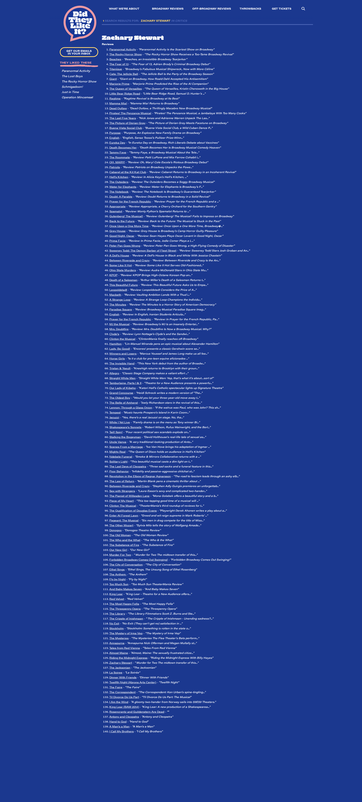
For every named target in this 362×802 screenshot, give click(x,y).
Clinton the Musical (122, 339)
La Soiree (115, 672)
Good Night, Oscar (121, 236)
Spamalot (115, 211)
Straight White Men (122, 378)
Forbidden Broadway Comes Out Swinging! (138, 559)
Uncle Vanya (117, 442)
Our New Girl (118, 550)
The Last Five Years (122, 118)
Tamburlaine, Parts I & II (125, 383)
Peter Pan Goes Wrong (124, 245)
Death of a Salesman (123, 280)
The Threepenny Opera (125, 608)
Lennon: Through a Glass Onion (130, 407)
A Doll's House (119, 255)
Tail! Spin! (116, 432)
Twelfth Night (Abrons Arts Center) (132, 682)
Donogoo (115, 530)
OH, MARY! (117, 162)
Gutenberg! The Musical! (126, 216)
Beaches (115, 59)
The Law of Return (121, 481)
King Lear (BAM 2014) (124, 707)
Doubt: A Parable (120, 196)
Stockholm (116, 628)
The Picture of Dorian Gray (127, 123)
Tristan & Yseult (119, 368)
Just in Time (70, 92)
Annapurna (116, 643)
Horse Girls (117, 358)
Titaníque (115, 69)
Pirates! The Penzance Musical (130, 113)
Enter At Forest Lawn (123, 515)
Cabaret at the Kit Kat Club (127, 172)
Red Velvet (116, 599)
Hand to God (118, 721)
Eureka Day (117, 142)
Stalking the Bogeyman (125, 437)
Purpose (115, 133)
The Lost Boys (72, 76)
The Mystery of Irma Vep (126, 633)
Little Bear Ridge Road (124, 93)
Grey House (117, 231)
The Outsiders (118, 182)
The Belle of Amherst (123, 402)
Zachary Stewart (120, 662)
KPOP (113, 275)
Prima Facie (117, 240)
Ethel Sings (117, 569)
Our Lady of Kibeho (122, 388)
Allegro (114, 373)
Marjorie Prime (119, 83)
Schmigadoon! (72, 87)
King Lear (116, 594)
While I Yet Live (119, 422)
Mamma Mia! (118, 103)
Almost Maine (118, 653)
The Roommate (119, 157)
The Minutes (117, 304)
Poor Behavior (119, 471)
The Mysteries (119, 638)
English (114, 137)
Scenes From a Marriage (126, 447)
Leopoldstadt (118, 290)
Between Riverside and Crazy (129, 260)
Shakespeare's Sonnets (125, 427)
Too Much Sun (118, 584)
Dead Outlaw (118, 108)
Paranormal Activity (76, 71)
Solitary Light (118, 461)
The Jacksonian (119, 667)
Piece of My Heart (121, 501)
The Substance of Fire (124, 545)
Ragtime (115, 98)
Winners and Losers (123, 353)
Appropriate (117, 206)
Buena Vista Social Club (125, 128)
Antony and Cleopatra (124, 716)
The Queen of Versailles (125, 88)
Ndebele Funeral (120, 456)
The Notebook (119, 191)
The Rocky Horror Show (79, 81)
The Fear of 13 (119, 64)
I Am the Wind (118, 702)
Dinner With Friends (123, 677)
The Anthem (118, 574)
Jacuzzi (114, 417)
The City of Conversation (126, 564)
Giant (113, 79)
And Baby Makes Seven (125, 589)
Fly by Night (117, 579)
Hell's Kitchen (118, 177)
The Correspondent (122, 692)
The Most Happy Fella (124, 604)
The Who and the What (124, 540)
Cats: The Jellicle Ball (123, 74)
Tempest (115, 412)
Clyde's (114, 334)
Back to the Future (122, 221)
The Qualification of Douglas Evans (133, 510)
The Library (117, 613)
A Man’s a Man (119, 726)
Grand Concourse (121, 393)
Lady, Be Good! (119, 348)
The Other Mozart (121, 525)
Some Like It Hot (120, 265)
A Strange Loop (119, 299)
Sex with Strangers (122, 491)
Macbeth (115, 294)
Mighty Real (117, 451)
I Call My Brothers (121, 731)
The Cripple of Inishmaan (126, 618)
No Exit (114, 623)
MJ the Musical (119, 324)
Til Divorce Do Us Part (124, 697)
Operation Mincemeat (77, 97)
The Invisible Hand (121, 363)
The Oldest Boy (119, 397)
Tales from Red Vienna (124, 648)
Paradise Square (120, 309)
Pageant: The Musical (124, 520)
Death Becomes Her (123, 147)
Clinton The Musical (122, 505)
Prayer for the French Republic (130, 201)
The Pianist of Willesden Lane (129, 496)
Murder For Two (120, 554)
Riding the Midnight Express (128, 658)
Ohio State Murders (122, 270)
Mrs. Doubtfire (119, 329)
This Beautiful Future (123, 285)
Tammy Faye (117, 152)
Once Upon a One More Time (129, 226)
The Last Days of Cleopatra (127, 466)
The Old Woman (120, 535)
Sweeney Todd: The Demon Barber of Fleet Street (142, 250)
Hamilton (115, 344)
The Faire (115, 687)
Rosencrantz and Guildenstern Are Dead (136, 711)
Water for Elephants (122, 187)
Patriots (114, 167)
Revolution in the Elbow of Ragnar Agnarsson (140, 476)
